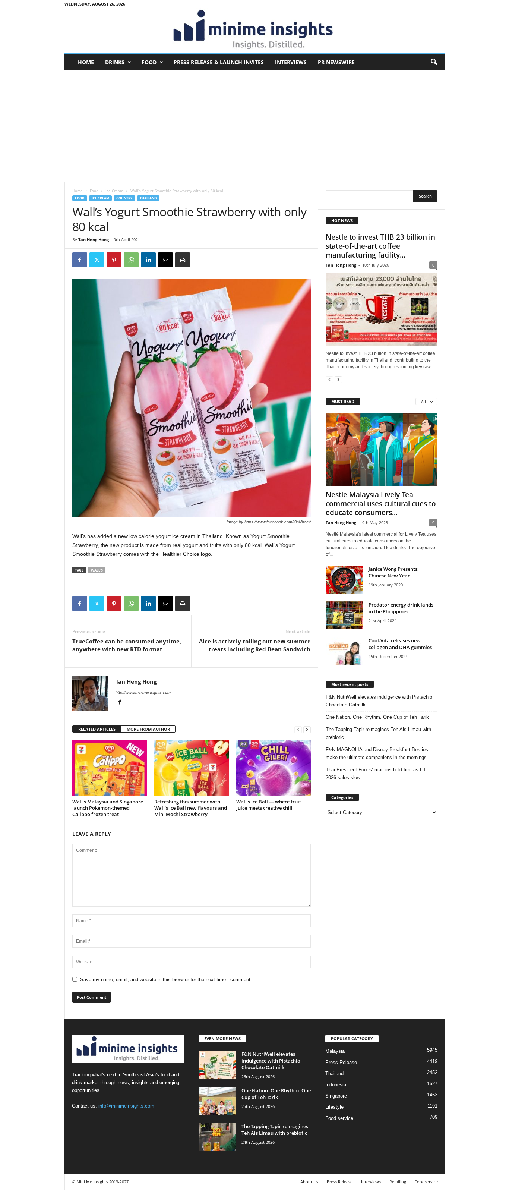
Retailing (397, 1181)
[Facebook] (79, 259)
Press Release (341, 1062)
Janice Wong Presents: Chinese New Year (394, 572)
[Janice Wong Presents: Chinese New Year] (344, 580)
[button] (434, 62)
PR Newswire (336, 62)
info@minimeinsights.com (126, 1106)
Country (124, 198)
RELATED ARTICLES (97, 729)
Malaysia (335, 1051)
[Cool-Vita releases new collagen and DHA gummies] (344, 651)
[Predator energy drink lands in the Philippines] (344, 615)
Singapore (336, 1096)
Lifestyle (334, 1107)
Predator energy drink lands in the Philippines (401, 608)
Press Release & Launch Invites (219, 62)
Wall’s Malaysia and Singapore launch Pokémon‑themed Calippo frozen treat (107, 808)
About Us (309, 1181)
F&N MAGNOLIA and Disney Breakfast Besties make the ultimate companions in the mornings (377, 753)
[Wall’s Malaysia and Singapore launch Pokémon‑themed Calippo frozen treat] (109, 768)
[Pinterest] (114, 259)
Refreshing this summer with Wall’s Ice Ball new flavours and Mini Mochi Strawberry (190, 808)
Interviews (291, 62)
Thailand (148, 198)
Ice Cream (114, 190)
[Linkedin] (148, 259)
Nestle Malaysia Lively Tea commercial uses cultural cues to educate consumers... (381, 503)
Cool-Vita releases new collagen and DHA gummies (400, 644)
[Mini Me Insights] (254, 30)
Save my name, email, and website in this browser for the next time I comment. (166, 979)
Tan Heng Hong (93, 239)
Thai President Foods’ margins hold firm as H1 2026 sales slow (376, 773)
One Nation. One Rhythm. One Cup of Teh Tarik (377, 717)
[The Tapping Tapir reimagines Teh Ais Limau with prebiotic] (217, 1137)
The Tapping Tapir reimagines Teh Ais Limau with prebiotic (378, 733)
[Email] (165, 259)
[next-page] (307, 729)
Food (149, 62)
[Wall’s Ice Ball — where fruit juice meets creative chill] (273, 768)
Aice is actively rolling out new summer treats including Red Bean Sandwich (254, 645)
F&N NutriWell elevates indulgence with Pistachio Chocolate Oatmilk (379, 701)
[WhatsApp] (131, 259)
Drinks (114, 62)
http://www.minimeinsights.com (143, 692)
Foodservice (426, 1181)
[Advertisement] (254, 126)
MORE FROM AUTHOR (148, 729)
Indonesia (335, 1084)
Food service (339, 1118)
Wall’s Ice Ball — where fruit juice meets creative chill (268, 804)
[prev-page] (298, 729)
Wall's (97, 570)
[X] (96, 259)
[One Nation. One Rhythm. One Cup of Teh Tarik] (217, 1101)
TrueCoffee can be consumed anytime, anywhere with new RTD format (126, 645)
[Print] (182, 259)
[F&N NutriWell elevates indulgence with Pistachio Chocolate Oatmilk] (217, 1065)
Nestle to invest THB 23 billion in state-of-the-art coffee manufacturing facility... (380, 246)
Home (86, 62)
